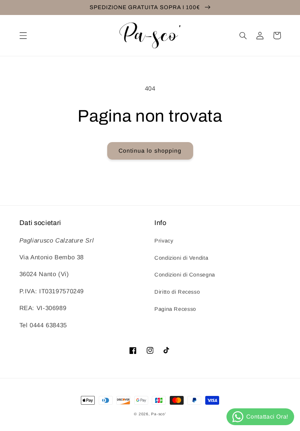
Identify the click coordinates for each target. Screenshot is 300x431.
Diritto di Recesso (177, 292)
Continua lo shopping (150, 151)
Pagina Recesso (175, 309)
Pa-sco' (158, 414)
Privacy (163, 241)
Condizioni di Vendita (181, 258)
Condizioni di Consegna (184, 275)
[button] (23, 35)
